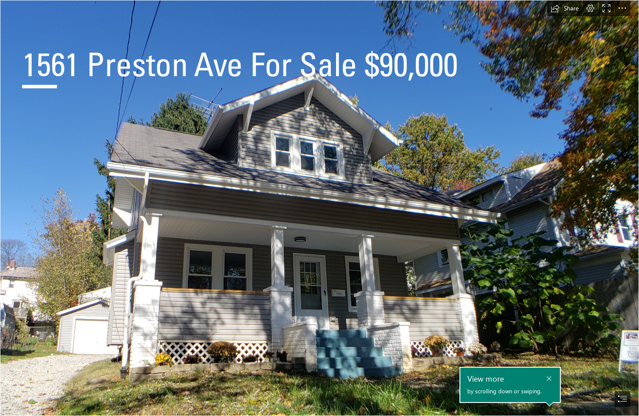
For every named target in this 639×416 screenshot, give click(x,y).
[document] (319, 208)
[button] (564, 8)
